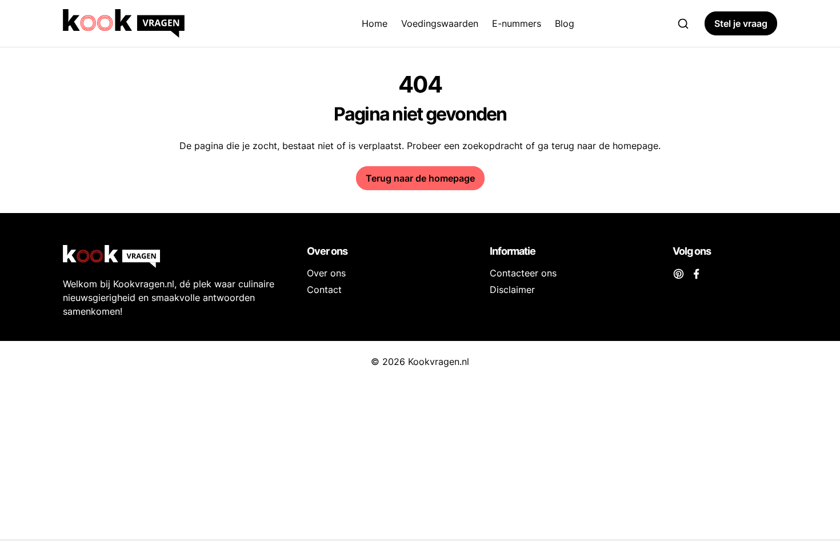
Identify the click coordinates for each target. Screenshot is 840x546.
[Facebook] (696, 273)
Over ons (326, 273)
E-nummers (516, 23)
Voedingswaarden (439, 23)
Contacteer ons (523, 273)
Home (374, 23)
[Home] (162, 23)
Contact (324, 289)
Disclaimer (512, 289)
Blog (564, 23)
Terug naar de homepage (420, 178)
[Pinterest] (679, 273)
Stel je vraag (740, 23)
